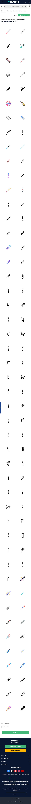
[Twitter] (12, 771)
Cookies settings (24, 784)
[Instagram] (19, 771)
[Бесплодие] (8, 104)
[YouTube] (22, 771)
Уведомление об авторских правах (11, 784)
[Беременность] (8, 60)
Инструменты (5, 758)
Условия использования (7, 781)
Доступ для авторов (15, 746)
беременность (5, 726)
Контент (3, 755)
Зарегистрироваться (15, 778)
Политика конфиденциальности (21, 781)
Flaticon (15, 801)
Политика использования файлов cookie (15, 783)
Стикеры (9, 11)
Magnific (10, 801)
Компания (4, 764)
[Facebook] (8, 771)
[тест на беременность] (8, 262)
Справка (3, 761)
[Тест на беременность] (8, 31)
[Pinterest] (15, 771)
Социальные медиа (15, 767)
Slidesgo (21, 801)
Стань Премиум (15, 750)
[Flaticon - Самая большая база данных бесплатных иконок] (13, 2)
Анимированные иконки (19, 11)
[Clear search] (22, 6)
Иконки (3, 11)
